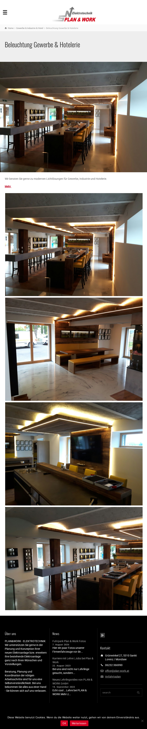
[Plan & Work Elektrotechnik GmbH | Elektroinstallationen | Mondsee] (73, 13)
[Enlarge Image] (73, 117)
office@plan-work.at (117, 670)
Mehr (8, 186)
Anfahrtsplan (113, 676)
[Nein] (142, 721)
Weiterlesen (79, 723)
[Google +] (102, 635)
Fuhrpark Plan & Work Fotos (69, 641)
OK (64, 723)
